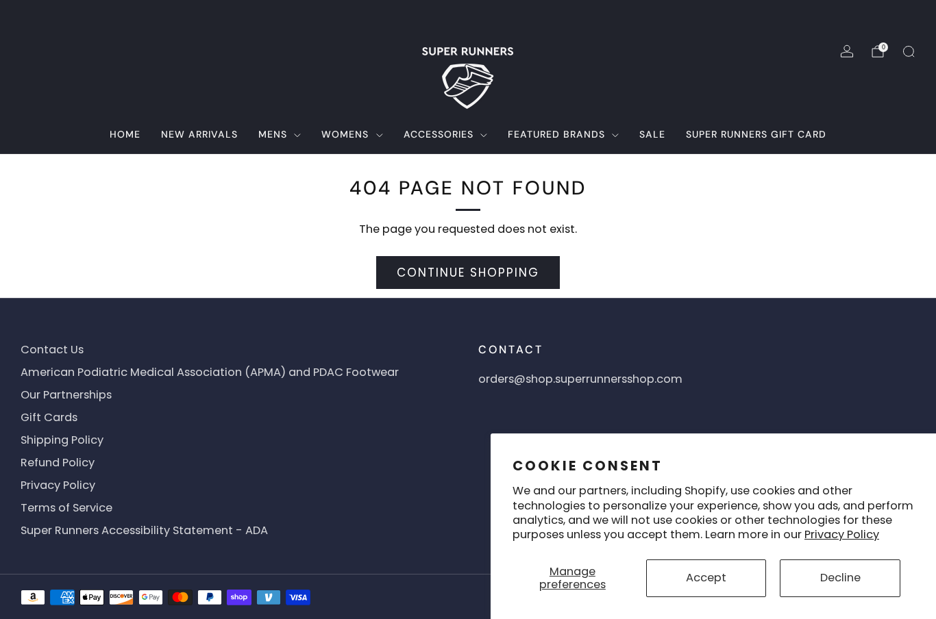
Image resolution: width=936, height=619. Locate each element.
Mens (272, 134)
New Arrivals (199, 134)
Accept (706, 577)
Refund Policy (58, 462)
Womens (345, 134)
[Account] (847, 51)
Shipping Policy (62, 440)
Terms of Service (66, 508)
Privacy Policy (841, 534)
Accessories (438, 134)
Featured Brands (556, 134)
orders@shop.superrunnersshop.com (580, 379)
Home (125, 134)
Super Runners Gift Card (756, 134)
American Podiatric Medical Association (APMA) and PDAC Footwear (210, 372)
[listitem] (467, 16)
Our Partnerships (66, 395)
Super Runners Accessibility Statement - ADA (144, 530)
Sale (652, 134)
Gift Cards (49, 417)
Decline (840, 577)
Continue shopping (468, 272)
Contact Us (52, 349)
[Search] (908, 51)
